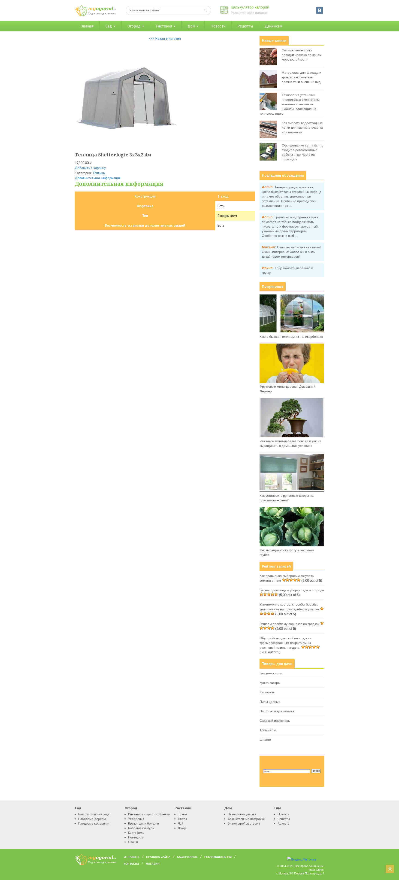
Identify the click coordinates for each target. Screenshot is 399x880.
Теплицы (99, 173)
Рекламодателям (218, 857)
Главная (87, 26)
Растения (164, 26)
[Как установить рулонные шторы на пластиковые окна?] (292, 491)
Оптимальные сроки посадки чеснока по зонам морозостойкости (302, 54)
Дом (191, 26)
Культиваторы (270, 683)
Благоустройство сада (93, 814)
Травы (182, 814)
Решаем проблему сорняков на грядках (289, 624)
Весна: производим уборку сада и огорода (292, 590)
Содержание (187, 857)
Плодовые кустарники (93, 823)
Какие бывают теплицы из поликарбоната (291, 336)
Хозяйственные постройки (246, 819)
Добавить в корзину (90, 168)
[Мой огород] (95, 15)
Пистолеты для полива (277, 711)
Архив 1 (283, 823)
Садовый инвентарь (275, 720)
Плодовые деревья (92, 819)
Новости (218, 26)
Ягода (182, 828)
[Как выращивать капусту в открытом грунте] (292, 545)
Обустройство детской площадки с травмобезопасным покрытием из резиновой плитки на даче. (286, 642)
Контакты (131, 863)
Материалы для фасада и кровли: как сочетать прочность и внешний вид (301, 77)
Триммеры (268, 730)
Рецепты (245, 26)
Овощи (133, 842)
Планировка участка (242, 814)
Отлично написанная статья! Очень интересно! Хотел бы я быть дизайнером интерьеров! (291, 251)
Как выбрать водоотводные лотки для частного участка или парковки (302, 127)
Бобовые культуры (141, 828)
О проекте (131, 857)
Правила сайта (158, 857)
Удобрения (136, 819)
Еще (277, 808)
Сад (109, 26)
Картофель (136, 833)
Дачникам (273, 26)
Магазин (153, 863)
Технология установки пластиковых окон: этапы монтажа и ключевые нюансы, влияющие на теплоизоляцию (290, 104)
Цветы (182, 819)
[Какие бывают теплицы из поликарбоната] (292, 332)
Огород (134, 26)
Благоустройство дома (244, 823)
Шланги (265, 739)
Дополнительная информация (98, 178)
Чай (180, 823)
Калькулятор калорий (250, 7)
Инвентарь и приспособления (149, 814)
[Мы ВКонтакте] (319, 10)
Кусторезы (267, 692)
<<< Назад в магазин (165, 38)
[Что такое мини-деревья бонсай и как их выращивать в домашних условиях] (292, 436)
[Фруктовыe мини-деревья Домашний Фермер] (292, 382)
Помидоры (136, 837)
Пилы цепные (270, 701)
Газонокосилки (271, 673)
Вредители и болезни (143, 823)
